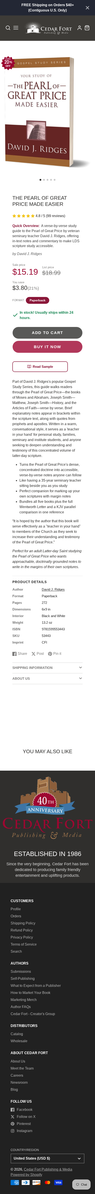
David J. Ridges (29, 254)
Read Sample (43, 366)
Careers (17, 1075)
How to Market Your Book (30, 993)
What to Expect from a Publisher (36, 985)
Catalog (17, 1034)
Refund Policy (22, 930)
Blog (14, 1089)
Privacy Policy (22, 937)
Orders (16, 916)
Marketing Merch (24, 1000)
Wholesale (19, 1041)
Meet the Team (22, 1068)
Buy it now (47, 346)
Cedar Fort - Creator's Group (33, 1014)
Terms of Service (24, 944)
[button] (40, 180)
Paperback (38, 300)
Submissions (21, 971)
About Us (18, 1061)
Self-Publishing (23, 978)
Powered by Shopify (26, 1175)
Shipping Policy (23, 923)
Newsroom (19, 1082)
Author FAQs (21, 1007)
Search (16, 951)
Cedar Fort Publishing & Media (48, 1169)
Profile (16, 909)
